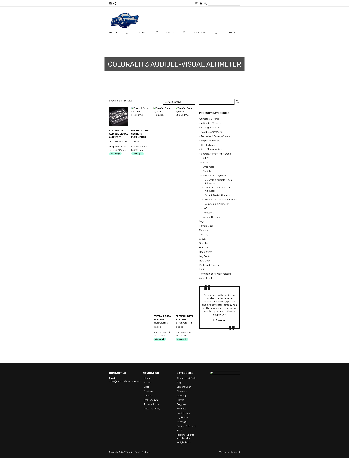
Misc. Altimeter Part (211, 149)
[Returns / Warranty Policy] (114, 3)
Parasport (208, 212)
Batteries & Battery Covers (215, 136)
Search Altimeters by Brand (216, 153)
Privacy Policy (151, 404)
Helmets (203, 247)
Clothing (203, 234)
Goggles (203, 243)
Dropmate (208, 167)
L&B (205, 208)
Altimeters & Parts (209, 119)
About (142, 33)
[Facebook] (110, 3)
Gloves (202, 239)
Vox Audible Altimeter (217, 204)
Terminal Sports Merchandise (215, 274)
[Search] (205, 3)
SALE (202, 269)
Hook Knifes (205, 252)
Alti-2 (206, 158)
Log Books (204, 256)
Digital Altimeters (210, 140)
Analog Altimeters (211, 127)
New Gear (204, 260)
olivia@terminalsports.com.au (125, 381)
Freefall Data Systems (215, 175)
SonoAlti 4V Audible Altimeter (221, 199)
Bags (201, 221)
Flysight (207, 171)
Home (113, 33)
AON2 (206, 162)
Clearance (204, 230)
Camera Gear (206, 225)
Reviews (200, 33)
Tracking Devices (210, 217)
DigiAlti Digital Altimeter (218, 195)
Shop (170, 33)
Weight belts (206, 278)
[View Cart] (196, 3)
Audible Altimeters (211, 132)
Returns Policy (152, 408)
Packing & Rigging (209, 265)
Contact (233, 33)
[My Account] (201, 3)
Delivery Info (151, 400)
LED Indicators (209, 145)
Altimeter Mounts (210, 123)
